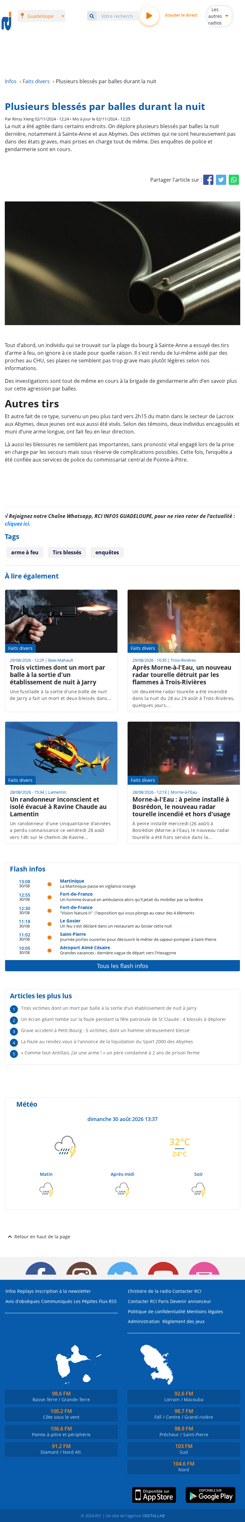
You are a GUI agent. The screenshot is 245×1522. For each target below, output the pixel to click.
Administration (144, 1321)
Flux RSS (108, 1301)
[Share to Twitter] (221, 180)
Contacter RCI (186, 1291)
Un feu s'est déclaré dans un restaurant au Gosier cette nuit (116, 925)
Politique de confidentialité (156, 1311)
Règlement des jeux (183, 1321)
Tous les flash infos (122, 966)
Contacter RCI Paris (148, 1301)
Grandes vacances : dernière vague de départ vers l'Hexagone (118, 952)
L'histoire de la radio (149, 1291)
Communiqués (56, 1301)
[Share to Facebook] (208, 180)
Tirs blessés (67, 552)
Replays (25, 1291)
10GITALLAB (153, 1515)
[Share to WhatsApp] (234, 180)
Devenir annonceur (190, 1301)
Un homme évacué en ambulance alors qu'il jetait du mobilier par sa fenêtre (131, 899)
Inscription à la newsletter (63, 1291)
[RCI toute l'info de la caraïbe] (6, 21)
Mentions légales (205, 1311)
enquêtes (107, 552)
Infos (10, 1291)
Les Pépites (86, 1301)
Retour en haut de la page (42, 1237)
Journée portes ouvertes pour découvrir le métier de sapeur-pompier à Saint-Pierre (138, 939)
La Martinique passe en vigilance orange (98, 886)
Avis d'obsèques (22, 1301)
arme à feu (25, 552)
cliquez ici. (18, 523)
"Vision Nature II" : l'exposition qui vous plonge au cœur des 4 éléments (127, 912)
